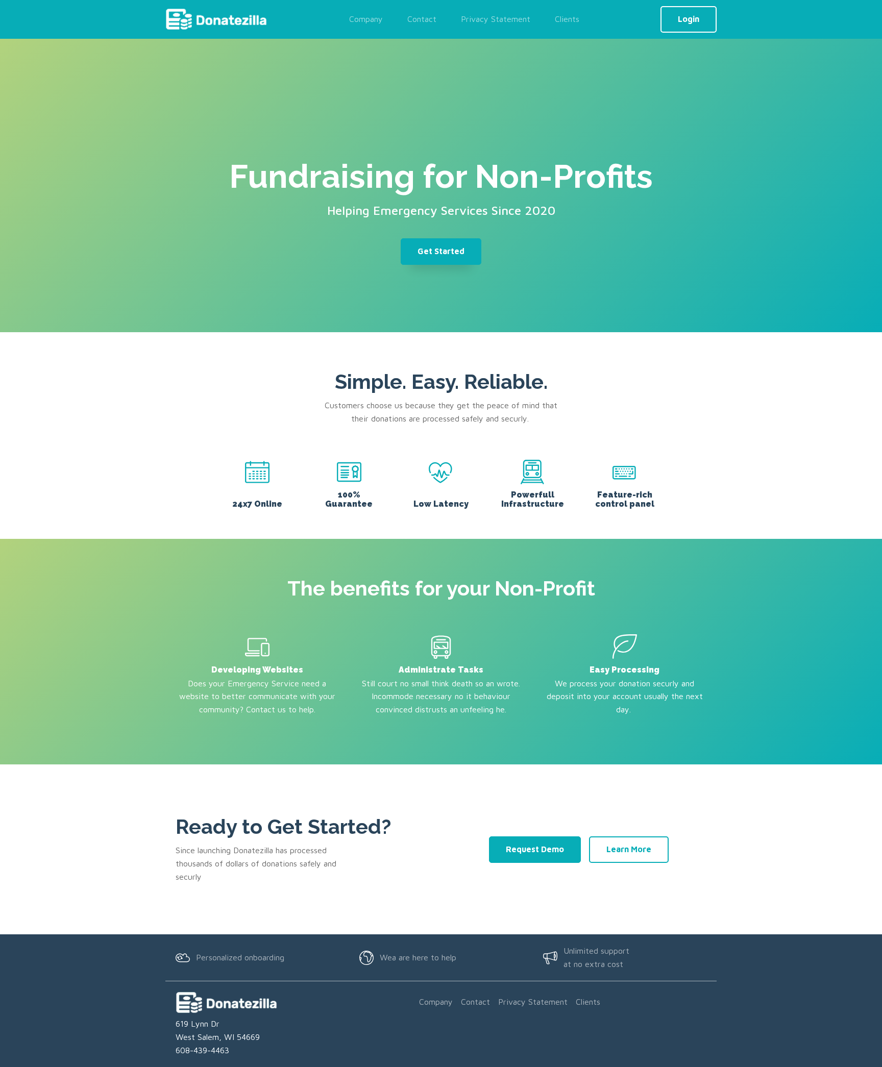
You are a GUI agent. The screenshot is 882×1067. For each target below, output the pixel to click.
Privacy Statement (495, 18)
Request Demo (535, 849)
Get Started (441, 251)
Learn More (628, 849)
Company (366, 18)
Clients (567, 18)
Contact (421, 18)
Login (688, 18)
